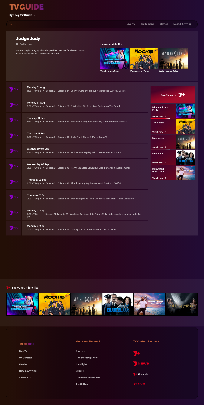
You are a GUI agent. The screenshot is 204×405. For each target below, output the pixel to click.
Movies (164, 23)
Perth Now (82, 384)
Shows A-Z (25, 377)
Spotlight (81, 364)
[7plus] (136, 354)
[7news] (141, 364)
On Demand (147, 23)
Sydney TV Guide (20, 15)
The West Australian (88, 377)
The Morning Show (87, 357)
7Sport (80, 370)
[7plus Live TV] (141, 375)
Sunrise (80, 351)
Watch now (157, 116)
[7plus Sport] (139, 384)
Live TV (131, 23)
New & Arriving (182, 23)
